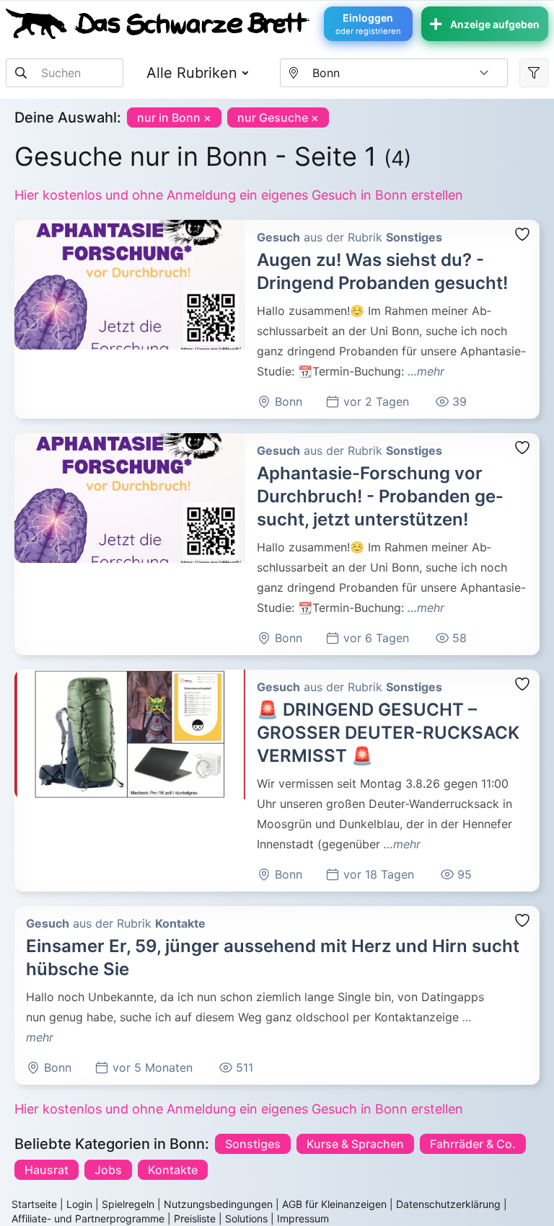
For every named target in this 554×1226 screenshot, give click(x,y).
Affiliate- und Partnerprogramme (88, 1218)
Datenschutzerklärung (448, 1204)
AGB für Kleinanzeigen (334, 1204)
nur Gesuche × (278, 117)
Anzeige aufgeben (495, 24)
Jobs (108, 1170)
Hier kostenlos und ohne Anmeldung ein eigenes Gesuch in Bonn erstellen (238, 195)
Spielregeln (128, 1204)
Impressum (303, 1218)
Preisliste (195, 1218)
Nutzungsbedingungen (218, 1204)
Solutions (246, 1218)
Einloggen (368, 24)
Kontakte (173, 1170)
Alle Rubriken (191, 72)
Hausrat (47, 1170)
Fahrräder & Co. (473, 1144)
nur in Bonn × (174, 117)
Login (79, 1204)
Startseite (34, 1204)
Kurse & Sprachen (355, 1144)
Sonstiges (253, 1144)
